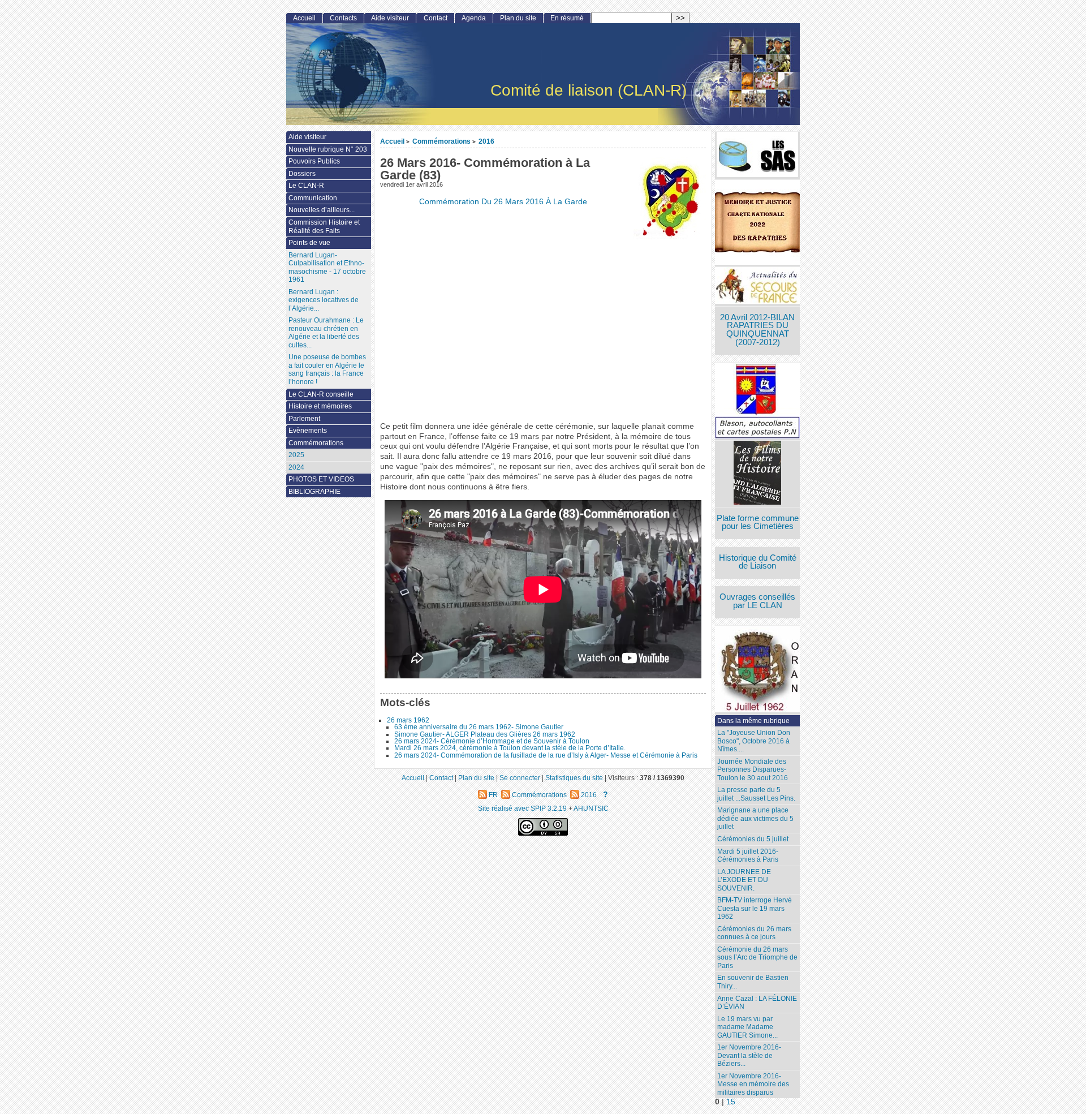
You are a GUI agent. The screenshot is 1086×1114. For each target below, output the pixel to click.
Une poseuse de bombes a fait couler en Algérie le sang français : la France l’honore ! (327, 369)
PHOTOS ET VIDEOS (321, 479)
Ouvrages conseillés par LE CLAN (757, 601)
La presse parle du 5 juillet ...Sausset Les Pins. (756, 794)
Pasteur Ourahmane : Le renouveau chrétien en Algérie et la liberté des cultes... (326, 332)
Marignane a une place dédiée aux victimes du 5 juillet (755, 818)
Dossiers (302, 174)
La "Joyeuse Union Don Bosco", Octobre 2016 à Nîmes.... (753, 741)
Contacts (343, 18)
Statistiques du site (574, 777)
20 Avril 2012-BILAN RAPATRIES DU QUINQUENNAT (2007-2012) (757, 329)
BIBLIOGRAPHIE (314, 492)
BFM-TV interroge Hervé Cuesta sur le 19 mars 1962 (754, 908)
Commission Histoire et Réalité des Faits (324, 226)
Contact (435, 18)
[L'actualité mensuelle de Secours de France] (757, 286)
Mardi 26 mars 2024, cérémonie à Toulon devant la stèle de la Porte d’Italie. (510, 748)
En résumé (567, 18)
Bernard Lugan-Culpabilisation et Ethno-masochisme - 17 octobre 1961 (327, 267)
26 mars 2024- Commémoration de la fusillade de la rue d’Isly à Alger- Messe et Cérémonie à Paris (545, 755)
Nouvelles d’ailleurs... (321, 210)
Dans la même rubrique (753, 721)
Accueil (392, 141)
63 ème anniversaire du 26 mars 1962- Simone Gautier (478, 727)
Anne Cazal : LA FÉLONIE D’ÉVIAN (757, 1003)
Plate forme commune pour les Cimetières (758, 522)
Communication (312, 198)
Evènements (307, 431)
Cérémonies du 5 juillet (752, 839)
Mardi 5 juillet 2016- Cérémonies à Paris (747, 856)
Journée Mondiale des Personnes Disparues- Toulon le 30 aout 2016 (752, 770)
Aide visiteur (390, 18)
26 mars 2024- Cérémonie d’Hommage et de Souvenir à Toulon (491, 741)
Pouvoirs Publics (314, 161)
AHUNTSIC (591, 808)
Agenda (474, 18)
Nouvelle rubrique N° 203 (327, 149)
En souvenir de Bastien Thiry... (752, 982)
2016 (486, 141)
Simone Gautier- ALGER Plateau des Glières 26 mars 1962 (484, 734)
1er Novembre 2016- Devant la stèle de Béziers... (749, 1055)
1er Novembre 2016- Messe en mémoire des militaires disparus (753, 1084)
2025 (296, 455)
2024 (296, 467)
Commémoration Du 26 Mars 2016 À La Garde (503, 201)
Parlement (304, 419)
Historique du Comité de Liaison (757, 562)
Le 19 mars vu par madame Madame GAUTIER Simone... (747, 1027)
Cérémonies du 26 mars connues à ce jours (754, 933)
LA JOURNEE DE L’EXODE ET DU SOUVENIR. (744, 880)
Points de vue (309, 243)
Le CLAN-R (306, 186)
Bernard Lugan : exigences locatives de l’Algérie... (323, 300)
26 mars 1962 (408, 720)
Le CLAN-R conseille (321, 394)
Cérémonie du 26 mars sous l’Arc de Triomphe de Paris (757, 957)
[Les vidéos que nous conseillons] (757, 474)
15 (730, 1102)
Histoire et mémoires (320, 406)
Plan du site (518, 18)
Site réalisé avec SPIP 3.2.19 (522, 808)
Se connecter (519, 777)
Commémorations (441, 141)
